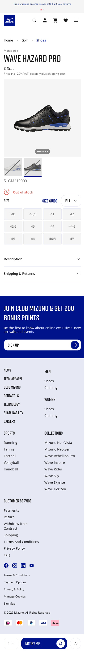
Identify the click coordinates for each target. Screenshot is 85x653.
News (7, 370)
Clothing (51, 387)
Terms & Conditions (17, 575)
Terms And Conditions (21, 541)
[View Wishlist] (65, 20)
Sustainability (13, 412)
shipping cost (56, 74)
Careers (9, 421)
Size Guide (49, 200)
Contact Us (11, 395)
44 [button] (52, 226)
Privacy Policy (14, 548)
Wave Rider (53, 469)
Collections (53, 433)
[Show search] (34, 20)
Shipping (11, 535)
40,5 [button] (33, 214)
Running (10, 442)
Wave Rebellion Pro (59, 456)
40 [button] (13, 214)
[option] (13, 167)
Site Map (9, 603)
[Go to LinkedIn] (23, 565)
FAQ (7, 555)
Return (9, 517)
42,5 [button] (13, 226)
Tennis (9, 449)
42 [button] (72, 214)
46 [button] (33, 238)
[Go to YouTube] (31, 565)
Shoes (41, 40)
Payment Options (15, 582)
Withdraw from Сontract (16, 526)
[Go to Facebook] (6, 565)
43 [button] (33, 226)
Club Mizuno (12, 387)
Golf (24, 40)
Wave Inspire (54, 462)
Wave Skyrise (54, 482)
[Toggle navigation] (76, 20)
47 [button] (72, 238)
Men (47, 371)
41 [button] (52, 214)
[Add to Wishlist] (75, 643)
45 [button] (13, 238)
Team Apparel (13, 378)
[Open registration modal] (45, 20)
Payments (11, 510)
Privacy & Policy (14, 589)
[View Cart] (55, 20)
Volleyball (11, 462)
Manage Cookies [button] (15, 596)
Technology (12, 404)
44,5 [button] (72, 226)
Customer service (17, 500)
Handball (11, 469)
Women (49, 399)
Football (10, 456)
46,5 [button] (52, 238)
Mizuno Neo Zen (57, 449)
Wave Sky (51, 476)
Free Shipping (21, 3)
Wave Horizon (55, 489)
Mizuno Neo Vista (58, 442)
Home (8, 40)
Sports (9, 433)
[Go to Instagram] (14, 565)
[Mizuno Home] (9, 20)
